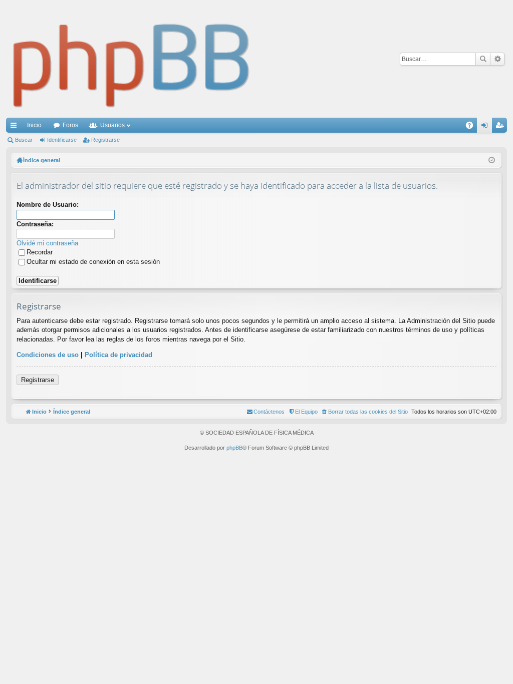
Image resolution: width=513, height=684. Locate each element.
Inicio (34, 125)
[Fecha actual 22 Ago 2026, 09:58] (491, 160)
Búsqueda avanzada (497, 59)
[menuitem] (364, 412)
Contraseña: (35, 224)
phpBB (234, 448)
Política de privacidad (118, 355)
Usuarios (112, 125)
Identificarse (62, 140)
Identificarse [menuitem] (486, 127)
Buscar (482, 59)
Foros (70, 125)
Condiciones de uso (48, 355)
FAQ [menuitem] (472, 127)
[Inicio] (132, 59)
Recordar (40, 252)
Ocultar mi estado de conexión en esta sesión (93, 261)
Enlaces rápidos (15, 127)
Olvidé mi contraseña (47, 243)
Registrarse (105, 140)
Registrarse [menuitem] (501, 127)
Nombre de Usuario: (48, 204)
